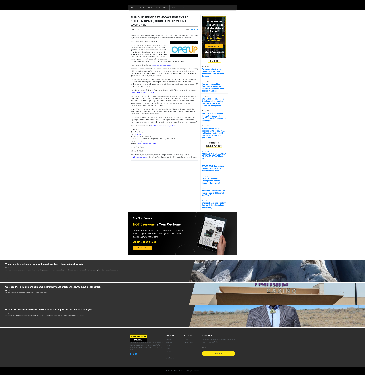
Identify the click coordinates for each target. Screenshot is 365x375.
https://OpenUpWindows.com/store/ (143, 92)
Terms (186, 340)
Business (169, 343)
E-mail (204, 347)
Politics (149, 7)
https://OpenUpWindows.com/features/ (163, 126)
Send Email (138, 134)
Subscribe (218, 353)
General (141, 7)
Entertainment (170, 358)
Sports (165, 7)
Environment (170, 355)
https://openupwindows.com (146, 143)
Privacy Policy (188, 343)
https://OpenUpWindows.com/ (162, 65)
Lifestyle (157, 7)
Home (134, 7)
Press (173, 7)
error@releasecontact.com (140, 157)
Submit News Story (214, 46)
